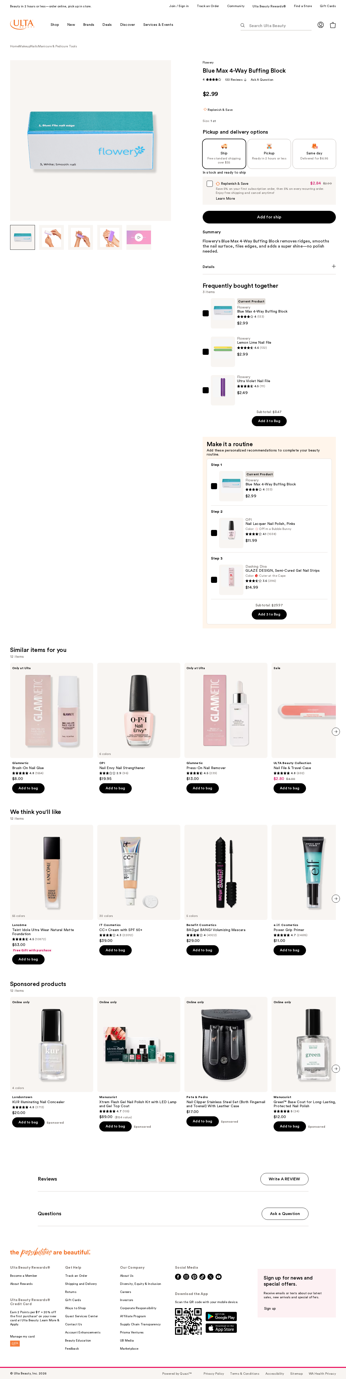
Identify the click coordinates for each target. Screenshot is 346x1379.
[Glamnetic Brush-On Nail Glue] (51, 722)
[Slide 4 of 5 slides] (109, 237)
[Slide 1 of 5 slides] (22, 237)
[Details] (269, 267)
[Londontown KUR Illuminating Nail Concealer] (51, 1056)
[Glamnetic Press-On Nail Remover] (225, 722)
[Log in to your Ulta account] (321, 24)
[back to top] (330, 1363)
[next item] (336, 732)
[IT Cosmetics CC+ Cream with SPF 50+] (138, 884)
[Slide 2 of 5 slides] (51, 237)
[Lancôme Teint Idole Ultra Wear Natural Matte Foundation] (51, 888)
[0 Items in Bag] (333, 25)
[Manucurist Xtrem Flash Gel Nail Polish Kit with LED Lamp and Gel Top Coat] (138, 1058)
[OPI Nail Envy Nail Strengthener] (138, 722)
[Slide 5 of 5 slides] (138, 237)
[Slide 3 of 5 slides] (80, 237)
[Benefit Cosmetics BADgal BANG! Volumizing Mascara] (225, 884)
